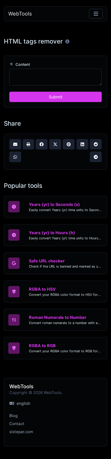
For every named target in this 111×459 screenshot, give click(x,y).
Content (22, 64)
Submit (55, 96)
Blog (13, 415)
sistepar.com (21, 431)
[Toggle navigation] (96, 14)
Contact (16, 423)
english (22, 403)
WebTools (20, 14)
